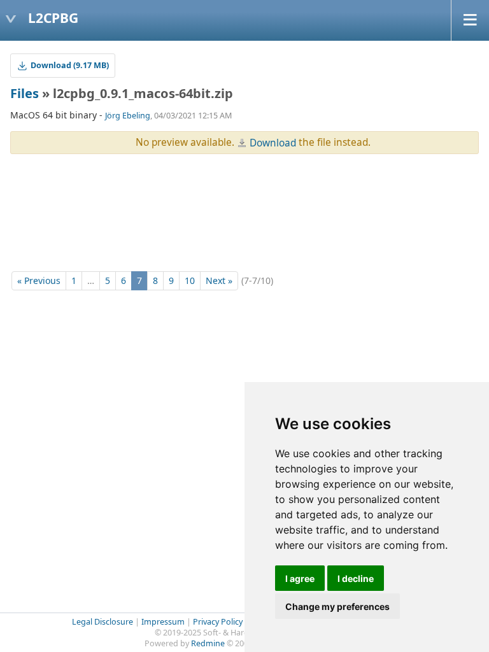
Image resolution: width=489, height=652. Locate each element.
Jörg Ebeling (127, 115)
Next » (219, 280)
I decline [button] (355, 578)
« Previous (38, 280)
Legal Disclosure (102, 621)
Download (273, 143)
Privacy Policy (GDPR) (232, 621)
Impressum (163, 621)
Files (24, 93)
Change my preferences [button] (337, 606)
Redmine (208, 643)
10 (190, 280)
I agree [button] (300, 578)
